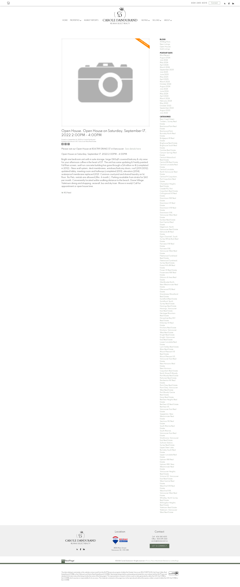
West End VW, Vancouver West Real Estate (168, 493)
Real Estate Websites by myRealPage (167, 561)
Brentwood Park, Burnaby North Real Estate (168, 133)
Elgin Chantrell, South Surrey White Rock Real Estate (169, 239)
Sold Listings (165, 49)
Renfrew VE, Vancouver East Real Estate (168, 409)
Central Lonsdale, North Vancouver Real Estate (168, 172)
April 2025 (164, 79)
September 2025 (167, 70)
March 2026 (165, 67)
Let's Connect (159, 546)
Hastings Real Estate (168, 306)
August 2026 (165, 58)
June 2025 (164, 74)
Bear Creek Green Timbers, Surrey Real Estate (168, 121)
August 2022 (165, 110)
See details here (133, 149)
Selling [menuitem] (155, 20)
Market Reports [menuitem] (91, 20)
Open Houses (165, 47)
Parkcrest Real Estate (168, 378)
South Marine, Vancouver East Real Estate (168, 433)
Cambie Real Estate (168, 150)
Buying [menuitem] (145, 20)
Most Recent (165, 55)
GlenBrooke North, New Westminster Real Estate (169, 284)
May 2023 (164, 103)
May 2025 (164, 77)
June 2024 (164, 91)
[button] (225, 3)
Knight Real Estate (167, 335)
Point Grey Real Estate (168, 385)
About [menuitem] (167, 20)
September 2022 (167, 108)
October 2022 (165, 106)
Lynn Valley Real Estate (169, 347)
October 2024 (165, 84)
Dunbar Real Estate (167, 220)
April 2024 (164, 96)
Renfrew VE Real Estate (169, 404)
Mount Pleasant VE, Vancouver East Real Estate (168, 359)
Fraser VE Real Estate (168, 270)
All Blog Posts (165, 42)
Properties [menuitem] (75, 20)
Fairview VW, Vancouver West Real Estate (168, 251)
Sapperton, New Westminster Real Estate (167, 416)
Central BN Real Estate (169, 162)
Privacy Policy (150, 561)
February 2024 (166, 101)
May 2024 (164, 94)
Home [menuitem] (65, 20)
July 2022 (164, 113)
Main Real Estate (166, 349)
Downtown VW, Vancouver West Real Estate (82, 141)
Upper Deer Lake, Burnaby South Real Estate (168, 450)
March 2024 (165, 98)
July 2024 (164, 89)
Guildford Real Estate (168, 299)
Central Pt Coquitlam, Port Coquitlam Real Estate (168, 179)
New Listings (165, 44)
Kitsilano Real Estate (168, 328)
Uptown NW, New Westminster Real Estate (167, 467)
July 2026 (164, 60)
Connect (214, 3)
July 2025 (164, 72)
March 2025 (165, 82)
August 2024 (165, 86)
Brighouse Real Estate (168, 143)
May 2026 (164, 62)
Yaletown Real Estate (168, 507)
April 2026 (164, 65)
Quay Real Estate (167, 397)
